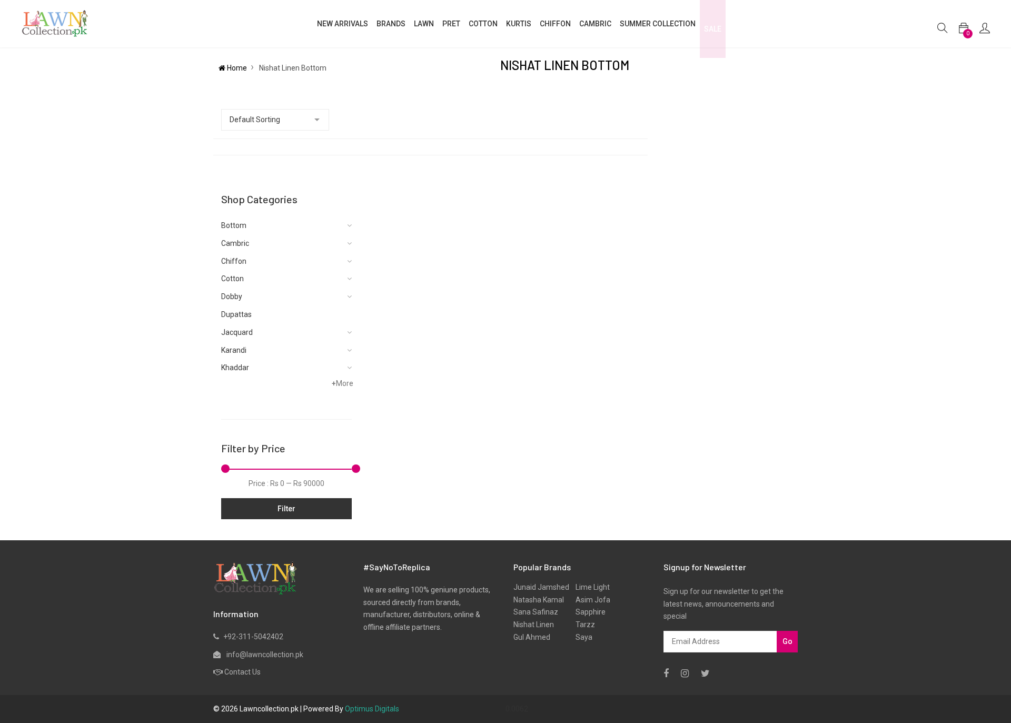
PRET (451, 23)
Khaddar (235, 367)
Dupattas (236, 314)
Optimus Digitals (372, 709)
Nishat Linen (533, 624)
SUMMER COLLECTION (658, 23)
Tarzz (582, 624)
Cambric (595, 23)
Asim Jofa (589, 600)
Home (236, 68)
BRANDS (390, 23)
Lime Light (589, 587)
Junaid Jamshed (541, 587)
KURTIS (518, 23)
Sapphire (587, 612)
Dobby (231, 296)
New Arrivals (342, 23)
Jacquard (237, 332)
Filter (286, 508)
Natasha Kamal (538, 600)
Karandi (233, 350)
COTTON (483, 23)
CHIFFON (555, 23)
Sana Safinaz (535, 612)
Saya (580, 637)
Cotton (232, 278)
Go (787, 641)
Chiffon (233, 261)
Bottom (233, 225)
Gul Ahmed (531, 637)
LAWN (424, 23)
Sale (712, 29)
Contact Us (242, 672)
